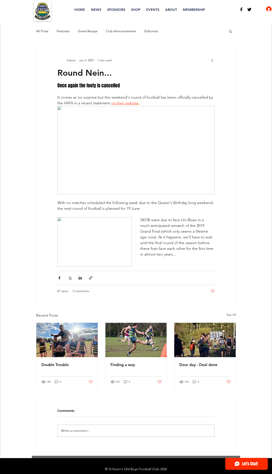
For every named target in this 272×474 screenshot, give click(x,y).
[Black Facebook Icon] (241, 9)
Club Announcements (121, 31)
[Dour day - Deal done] (205, 340)
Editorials (151, 31)
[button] (230, 31)
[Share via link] (91, 278)
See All (231, 315)
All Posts (42, 31)
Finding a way (122, 364)
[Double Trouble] (67, 340)
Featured (63, 31)
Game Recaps (87, 31)
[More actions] (212, 60)
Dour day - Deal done (198, 364)
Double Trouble (55, 364)
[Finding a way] (136, 340)
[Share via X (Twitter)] (70, 278)
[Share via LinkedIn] (80, 278)
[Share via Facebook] (59, 278)
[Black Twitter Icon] (249, 9)
